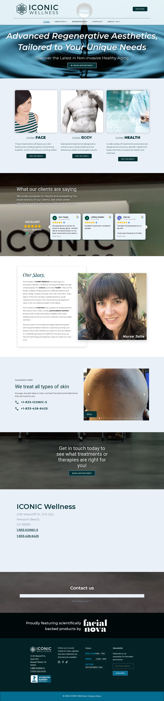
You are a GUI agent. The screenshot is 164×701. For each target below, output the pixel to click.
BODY (86, 137)
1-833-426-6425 (28, 536)
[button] (145, 227)
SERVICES (60, 21)
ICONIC (31, 137)
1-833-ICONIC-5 (27, 530)
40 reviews (37, 229)
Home (47, 21)
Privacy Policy (94, 696)
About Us (113, 21)
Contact (97, 21)
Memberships (79, 21)
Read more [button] (56, 236)
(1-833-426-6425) (38, 671)
